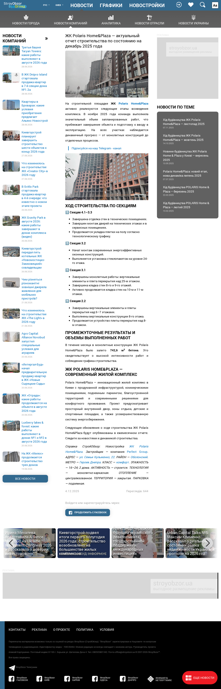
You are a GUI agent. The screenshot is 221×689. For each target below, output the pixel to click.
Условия (107, 629)
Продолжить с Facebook (90, 512)
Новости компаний (70, 23)
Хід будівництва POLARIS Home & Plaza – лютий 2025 (186, 206)
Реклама (39, 629)
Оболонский (139, 457)
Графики (111, 5)
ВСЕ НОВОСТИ (25, 479)
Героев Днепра (89, 462)
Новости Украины (194, 23)
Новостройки (147, 5)
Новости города (26, 23)
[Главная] (15, 5)
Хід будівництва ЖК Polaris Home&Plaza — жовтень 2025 (183, 139)
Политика (84, 629)
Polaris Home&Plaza (133, 103)
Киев (58, 5)
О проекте (61, 629)
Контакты (17, 629)
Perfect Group (137, 452)
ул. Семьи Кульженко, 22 (96, 457)
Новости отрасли (149, 23)
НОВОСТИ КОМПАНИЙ (25, 38)
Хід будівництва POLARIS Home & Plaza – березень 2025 (186, 190)
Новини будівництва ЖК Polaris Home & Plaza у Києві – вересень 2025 (185, 157)
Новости (81, 5)
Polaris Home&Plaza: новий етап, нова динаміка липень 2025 (185, 175)
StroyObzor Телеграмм (26, 667)
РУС (45, 5)
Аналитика (111, 23)
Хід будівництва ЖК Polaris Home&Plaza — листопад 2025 (184, 123)
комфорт (122, 462)
